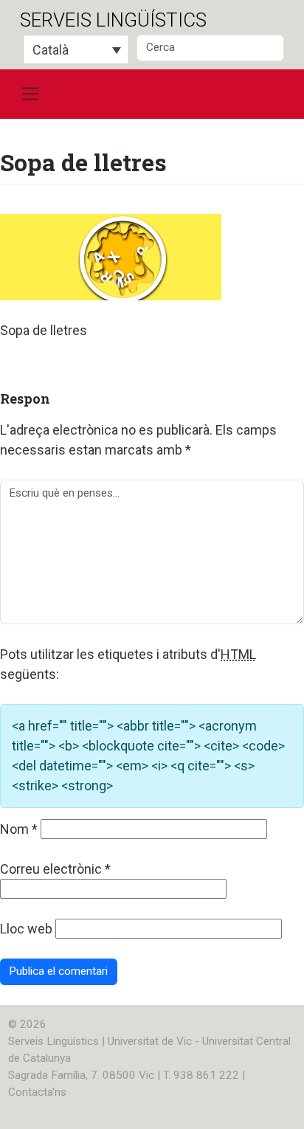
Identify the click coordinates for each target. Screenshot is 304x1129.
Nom (19, 829)
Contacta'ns (37, 1092)
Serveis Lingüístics (113, 20)
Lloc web (26, 928)
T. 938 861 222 (201, 1075)
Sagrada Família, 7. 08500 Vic (81, 1075)
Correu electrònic (55, 869)
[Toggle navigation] (30, 94)
